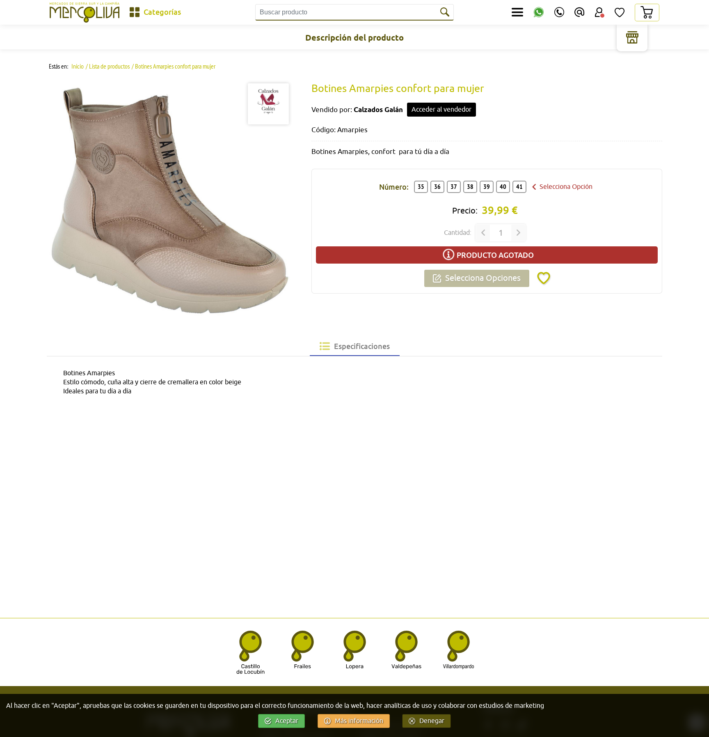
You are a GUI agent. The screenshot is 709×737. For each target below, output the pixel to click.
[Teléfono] (559, 12)
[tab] (355, 346)
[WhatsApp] (538, 12)
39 (486, 186)
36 (437, 186)
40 (503, 186)
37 (454, 186)
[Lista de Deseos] (619, 12)
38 (470, 186)
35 (421, 186)
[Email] (579, 12)
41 (519, 186)
